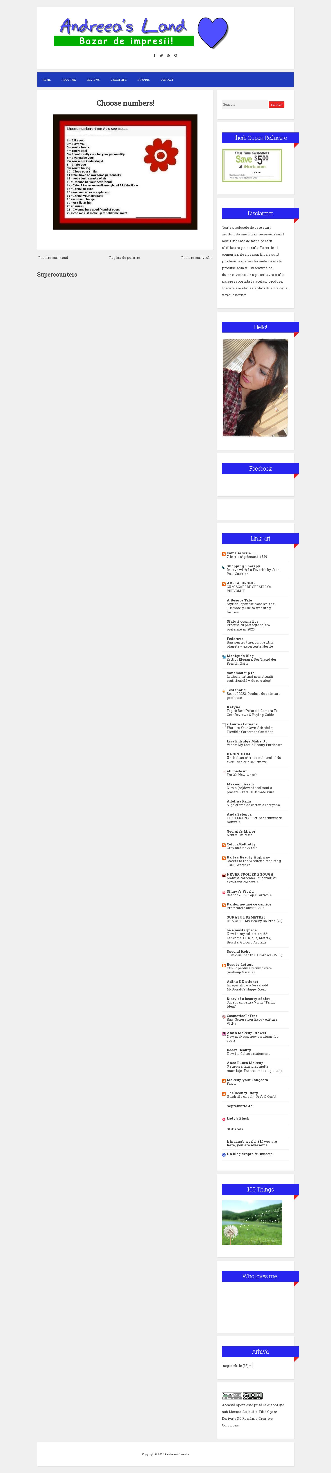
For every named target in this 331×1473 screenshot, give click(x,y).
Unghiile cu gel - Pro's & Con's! (251, 1096)
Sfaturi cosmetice (242, 621)
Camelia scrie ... (240, 553)
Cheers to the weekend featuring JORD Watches (254, 863)
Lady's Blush (238, 1118)
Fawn (231, 1083)
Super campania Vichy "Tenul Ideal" (251, 1004)
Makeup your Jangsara (247, 1079)
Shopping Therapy (243, 566)
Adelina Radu (239, 801)
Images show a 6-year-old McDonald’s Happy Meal (247, 987)
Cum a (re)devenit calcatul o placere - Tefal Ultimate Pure (250, 790)
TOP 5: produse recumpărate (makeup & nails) (249, 970)
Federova (235, 638)
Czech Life (119, 79)
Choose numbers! (125, 103)
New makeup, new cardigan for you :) (252, 1038)
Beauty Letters (240, 964)
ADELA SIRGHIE (241, 583)
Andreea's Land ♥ (177, 1454)
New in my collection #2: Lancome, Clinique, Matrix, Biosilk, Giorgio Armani (249, 938)
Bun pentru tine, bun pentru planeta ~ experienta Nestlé (250, 644)
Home (47, 79)
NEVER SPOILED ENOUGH (250, 874)
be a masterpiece (242, 930)
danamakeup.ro (240, 673)
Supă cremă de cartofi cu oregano (253, 805)
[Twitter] (161, 55)
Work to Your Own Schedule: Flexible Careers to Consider (250, 730)
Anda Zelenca (239, 814)
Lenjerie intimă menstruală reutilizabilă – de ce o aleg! (250, 678)
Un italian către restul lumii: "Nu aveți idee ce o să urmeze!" (254, 759)
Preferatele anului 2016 (246, 908)
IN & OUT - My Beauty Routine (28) (254, 921)
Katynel (234, 707)
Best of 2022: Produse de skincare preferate (253, 695)
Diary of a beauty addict (248, 998)
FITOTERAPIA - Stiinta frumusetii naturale (255, 820)
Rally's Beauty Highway (248, 857)
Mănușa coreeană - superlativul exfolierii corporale (252, 880)
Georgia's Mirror (241, 831)
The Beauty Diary (242, 1093)
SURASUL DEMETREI (246, 917)
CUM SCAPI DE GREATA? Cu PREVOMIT (249, 589)
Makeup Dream (240, 784)
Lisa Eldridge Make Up (247, 741)
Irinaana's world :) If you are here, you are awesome (252, 1143)
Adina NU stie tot (242, 981)
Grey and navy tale (242, 848)
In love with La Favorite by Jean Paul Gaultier (253, 572)
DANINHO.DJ (238, 754)
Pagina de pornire (124, 257)
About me (68, 79)
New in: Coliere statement (248, 1053)
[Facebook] (154, 55)
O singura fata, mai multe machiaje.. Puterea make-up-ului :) (254, 1068)
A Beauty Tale (239, 600)
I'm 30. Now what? (242, 775)
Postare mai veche (196, 257)
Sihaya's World (240, 891)
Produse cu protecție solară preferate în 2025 (248, 627)
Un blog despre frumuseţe (249, 1153)
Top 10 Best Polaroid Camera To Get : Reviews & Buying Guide (252, 713)
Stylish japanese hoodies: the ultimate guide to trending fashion (251, 608)
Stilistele (235, 1129)
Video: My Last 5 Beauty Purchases (254, 745)
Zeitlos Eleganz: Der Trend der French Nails (252, 661)
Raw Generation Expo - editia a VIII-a (252, 1021)
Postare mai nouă (53, 257)
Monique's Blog (240, 655)
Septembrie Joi (240, 1106)
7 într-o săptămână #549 (247, 556)
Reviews (93, 79)
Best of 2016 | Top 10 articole (249, 895)
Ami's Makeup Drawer (246, 1032)
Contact (167, 79)
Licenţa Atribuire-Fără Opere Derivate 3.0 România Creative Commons (249, 1418)
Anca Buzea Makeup (245, 1062)
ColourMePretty (241, 844)
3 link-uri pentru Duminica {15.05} (254, 955)
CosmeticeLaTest (242, 1015)
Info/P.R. (143, 79)
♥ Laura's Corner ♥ (242, 724)
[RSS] (169, 55)
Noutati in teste (239, 835)
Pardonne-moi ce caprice (249, 904)
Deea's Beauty (239, 1050)
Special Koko (238, 951)
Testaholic (236, 690)
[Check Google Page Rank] (232, 1398)
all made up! (237, 771)
